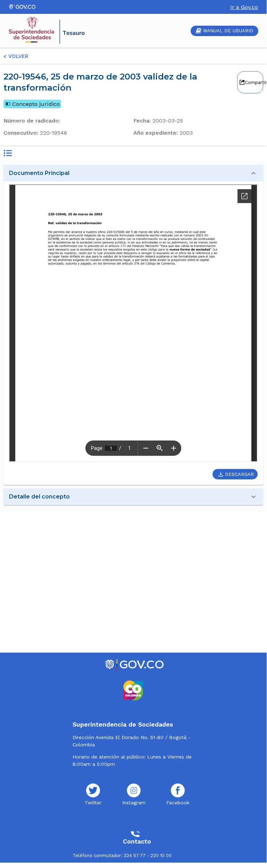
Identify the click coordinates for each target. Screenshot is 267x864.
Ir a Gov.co (244, 7)
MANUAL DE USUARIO (228, 30)
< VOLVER (15, 56)
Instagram (133, 802)
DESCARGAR (239, 474)
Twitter (93, 802)
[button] (133, 173)
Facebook (177, 802)
